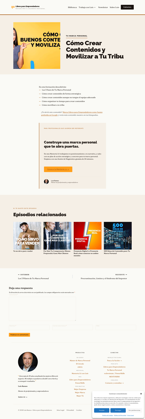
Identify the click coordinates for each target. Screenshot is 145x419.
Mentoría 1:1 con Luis (80, 373)
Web (98, 326)
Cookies (79, 410)
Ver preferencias (134, 410)
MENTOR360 (114, 377)
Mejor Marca (80, 392)
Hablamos (127, 7)
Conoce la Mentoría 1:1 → (58, 169)
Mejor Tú (80, 396)
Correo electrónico (60, 326)
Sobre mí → (22, 397)
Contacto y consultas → (114, 383)
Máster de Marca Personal (80, 360)
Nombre (13, 326)
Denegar (118, 410)
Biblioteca (72, 7)
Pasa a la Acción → (114, 360)
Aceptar (102, 410)
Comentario (13, 294)
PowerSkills (80, 383)
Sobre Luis (114, 7)
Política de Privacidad (120, 415)
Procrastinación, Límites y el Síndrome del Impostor (104, 277)
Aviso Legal (130, 415)
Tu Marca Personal (76, 36)
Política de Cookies (107, 415)
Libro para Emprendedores (80, 380)
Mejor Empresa (80, 389)
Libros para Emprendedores (114, 367)
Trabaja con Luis (86, 7)
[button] (141, 394)
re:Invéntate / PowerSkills (114, 373)
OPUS (80, 367)
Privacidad (70, 410)
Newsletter (103, 7)
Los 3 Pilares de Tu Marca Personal (33, 277)
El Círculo (80, 364)
